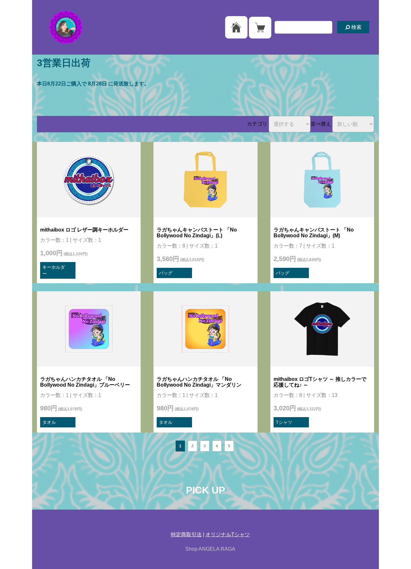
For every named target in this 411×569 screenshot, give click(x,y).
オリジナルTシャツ (228, 534)
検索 (356, 27)
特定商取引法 (186, 534)
